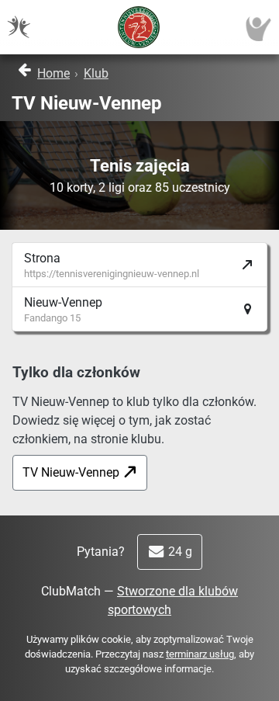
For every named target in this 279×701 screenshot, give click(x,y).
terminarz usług (200, 654)
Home (53, 73)
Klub (96, 73)
